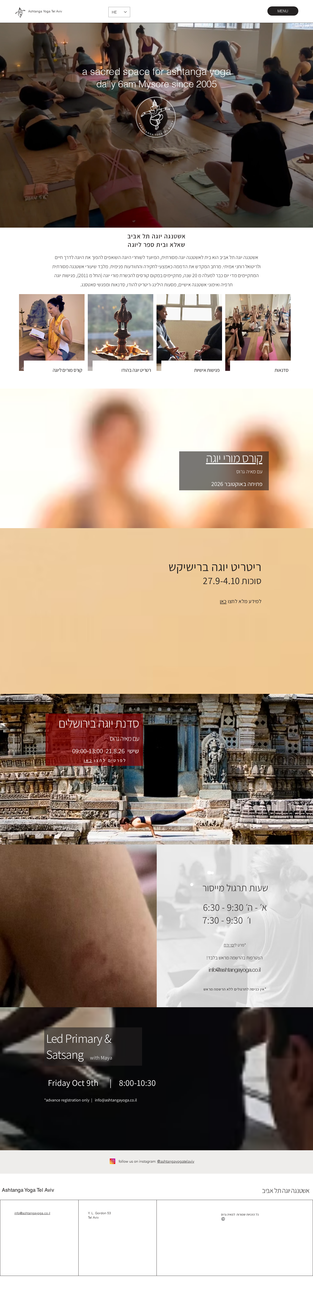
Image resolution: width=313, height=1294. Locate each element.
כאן (223, 601)
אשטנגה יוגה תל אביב (285, 1190)
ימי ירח (229, 945)
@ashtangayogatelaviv (175, 1161)
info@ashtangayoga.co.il (116, 1100)
